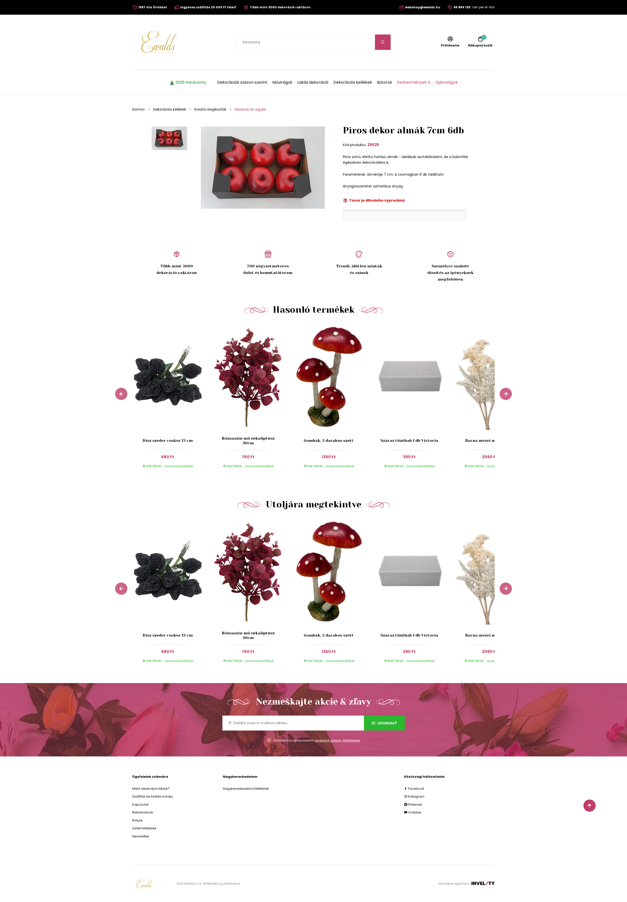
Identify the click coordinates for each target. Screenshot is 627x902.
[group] (172, 400)
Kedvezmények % (414, 82)
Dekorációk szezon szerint (242, 82)
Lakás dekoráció (312, 82)
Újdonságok (446, 82)
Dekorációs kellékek (352, 82)
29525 (373, 144)
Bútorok (384, 82)
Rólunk (137, 820)
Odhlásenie (351, 740)
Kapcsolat (140, 804)
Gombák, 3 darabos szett (329, 440)
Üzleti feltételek (144, 828)
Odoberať (386, 723)
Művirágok (282, 82)
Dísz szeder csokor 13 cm (168, 440)
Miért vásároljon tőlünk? (151, 788)
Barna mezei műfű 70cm (489, 440)
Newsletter (140, 836)
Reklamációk (142, 812)
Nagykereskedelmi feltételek (246, 788)
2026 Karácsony (190, 82)
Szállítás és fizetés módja (152, 796)
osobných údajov (328, 740)
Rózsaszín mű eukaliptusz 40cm (248, 440)
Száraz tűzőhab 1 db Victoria (409, 440)
